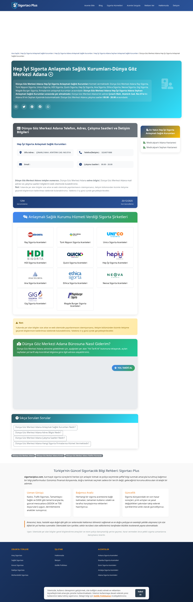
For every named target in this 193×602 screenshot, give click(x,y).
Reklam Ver (149, 5)
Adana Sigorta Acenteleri (107, 575)
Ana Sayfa (15, 53)
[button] (45, 427)
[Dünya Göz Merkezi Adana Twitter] (24, 107)
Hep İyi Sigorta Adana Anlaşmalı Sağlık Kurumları (73, 53)
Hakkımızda (164, 5)
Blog (101, 5)
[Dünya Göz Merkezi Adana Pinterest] (32, 107)
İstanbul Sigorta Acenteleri (108, 560)
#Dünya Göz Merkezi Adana (23, 456)
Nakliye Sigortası (17, 570)
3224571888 (106, 152)
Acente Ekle (89, 5)
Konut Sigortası (17, 565)
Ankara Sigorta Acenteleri (108, 555)
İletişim (176, 5)
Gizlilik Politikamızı (102, 596)
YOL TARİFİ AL (125, 367)
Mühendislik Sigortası (19, 575)
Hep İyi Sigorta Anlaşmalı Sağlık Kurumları (36, 53)
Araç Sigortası (16, 555)
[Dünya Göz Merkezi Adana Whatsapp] (48, 107)
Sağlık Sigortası (17, 560)
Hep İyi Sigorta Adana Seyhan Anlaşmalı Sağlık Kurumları (116, 53)
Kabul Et (140, 593)
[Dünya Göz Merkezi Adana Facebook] (40, 107)
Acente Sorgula (133, 5)
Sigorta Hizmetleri (115, 5)
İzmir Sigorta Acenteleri (107, 565)
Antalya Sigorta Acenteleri (108, 570)
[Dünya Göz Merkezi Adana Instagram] (16, 107)
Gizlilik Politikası (61, 565)
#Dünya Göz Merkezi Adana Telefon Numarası (84, 456)
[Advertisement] (90, 29)
